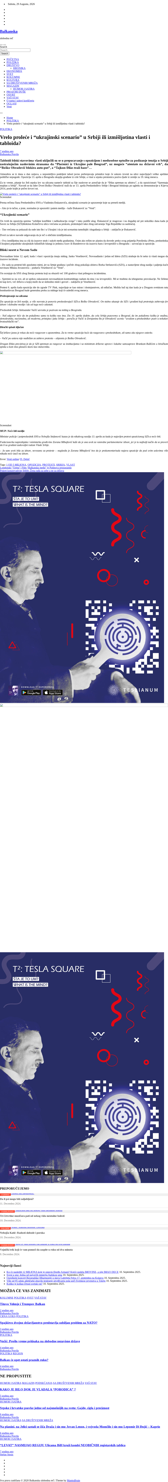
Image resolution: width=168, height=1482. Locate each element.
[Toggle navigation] (1, 44)
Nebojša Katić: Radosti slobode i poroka (22, 1232)
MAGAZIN (13, 85)
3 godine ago (6, 1329)
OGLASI (11, 103)
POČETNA (13, 59)
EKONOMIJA (14, 71)
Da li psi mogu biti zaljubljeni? (17, 1199)
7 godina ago (6, 151)
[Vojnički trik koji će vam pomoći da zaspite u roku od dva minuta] (35, 1244)
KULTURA (13, 80)
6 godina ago (6, 1414)
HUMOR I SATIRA (24, 88)
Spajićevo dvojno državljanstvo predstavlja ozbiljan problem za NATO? (48, 1322)
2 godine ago (6, 1310)
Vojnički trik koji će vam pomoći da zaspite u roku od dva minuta (36, 1249)
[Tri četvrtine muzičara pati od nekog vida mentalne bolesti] (31, 1210)
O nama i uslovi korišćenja (20, 100)
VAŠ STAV (13, 97)
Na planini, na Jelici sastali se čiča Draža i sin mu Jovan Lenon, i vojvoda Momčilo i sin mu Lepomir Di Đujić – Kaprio (80, 1426)
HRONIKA (19, 68)
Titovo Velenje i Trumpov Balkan (22, 1304)
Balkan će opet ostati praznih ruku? (24, 1360)
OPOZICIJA (34, 464)
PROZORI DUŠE (16, 91)
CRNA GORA (8, 1316)
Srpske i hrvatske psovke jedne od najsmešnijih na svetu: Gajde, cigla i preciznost (54, 1408)
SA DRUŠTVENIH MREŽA (22, 83)
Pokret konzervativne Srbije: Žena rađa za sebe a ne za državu (32, 470)
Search (3, 46)
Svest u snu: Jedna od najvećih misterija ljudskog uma (34, 1275)
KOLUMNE (13, 77)
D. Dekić (25, 459)
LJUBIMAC (5, 1194)
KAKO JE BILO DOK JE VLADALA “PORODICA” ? (38, 1389)
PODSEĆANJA (43, 1383)
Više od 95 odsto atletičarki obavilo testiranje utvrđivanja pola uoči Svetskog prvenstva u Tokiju (56, 1280)
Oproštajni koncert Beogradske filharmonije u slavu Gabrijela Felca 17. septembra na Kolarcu (55, 1277)
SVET (10, 74)
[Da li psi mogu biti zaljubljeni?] (17, 1193)
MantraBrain (73, 1480)
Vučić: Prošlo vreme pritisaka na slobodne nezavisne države (40, 1341)
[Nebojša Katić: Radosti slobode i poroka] (22, 1227)
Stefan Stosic (6, 1454)
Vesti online (13, 459)
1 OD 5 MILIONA (16, 464)
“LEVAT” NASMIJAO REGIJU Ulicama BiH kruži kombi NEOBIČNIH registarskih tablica (63, 1445)
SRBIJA (60, 464)
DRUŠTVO (13, 65)
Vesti (9, 106)
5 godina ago (6, 1395)
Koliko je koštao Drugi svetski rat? (24, 1283)
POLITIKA (13, 62)
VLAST (70, 464)
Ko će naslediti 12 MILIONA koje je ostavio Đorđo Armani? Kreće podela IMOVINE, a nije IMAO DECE (63, 1272)
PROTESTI (48, 464)
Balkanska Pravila (9, 154)
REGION (18, 1353)
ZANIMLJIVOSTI (7, 1211)
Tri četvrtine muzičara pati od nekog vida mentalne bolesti (32, 1215)
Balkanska (9, 31)
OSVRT (11, 94)
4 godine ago (6, 1347)
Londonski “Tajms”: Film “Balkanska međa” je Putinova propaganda (36, 467)
